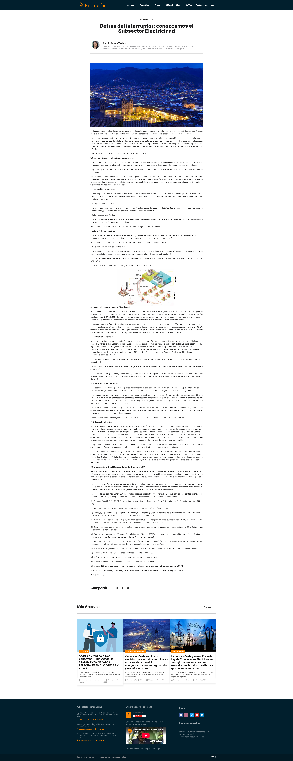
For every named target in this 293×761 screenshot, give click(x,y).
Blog (178, 5)
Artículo (84, 651)
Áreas (157, 5)
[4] (152, 265)
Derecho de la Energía (135, 651)
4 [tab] (148, 689)
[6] (152, 341)
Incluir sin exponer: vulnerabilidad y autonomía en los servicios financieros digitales (95, 725)
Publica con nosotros (204, 5)
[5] (179, 332)
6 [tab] (155, 689)
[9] (191, 437)
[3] (99, 261)
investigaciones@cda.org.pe (191, 737)
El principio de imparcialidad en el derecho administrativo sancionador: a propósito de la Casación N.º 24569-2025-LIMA (97, 714)
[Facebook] (181, 715)
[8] (97, 379)
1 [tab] (138, 689)
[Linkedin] (202, 715)
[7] (101, 362)
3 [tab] (145, 689)
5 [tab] (152, 689)
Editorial (169, 5)
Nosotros (130, 5)
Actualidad (144, 5)
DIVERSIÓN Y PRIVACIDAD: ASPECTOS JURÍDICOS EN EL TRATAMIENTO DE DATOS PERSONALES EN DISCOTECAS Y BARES (99, 662)
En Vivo (189, 5)
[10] (182, 440)
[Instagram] (186, 715)
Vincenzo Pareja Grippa (136, 680)
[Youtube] (197, 715)
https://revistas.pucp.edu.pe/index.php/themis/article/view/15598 (139, 508)
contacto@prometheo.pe (149, 748)
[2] (170, 254)
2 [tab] (141, 689)
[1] (127, 185)
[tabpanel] (100, 652)
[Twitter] (192, 715)
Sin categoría (178, 651)
